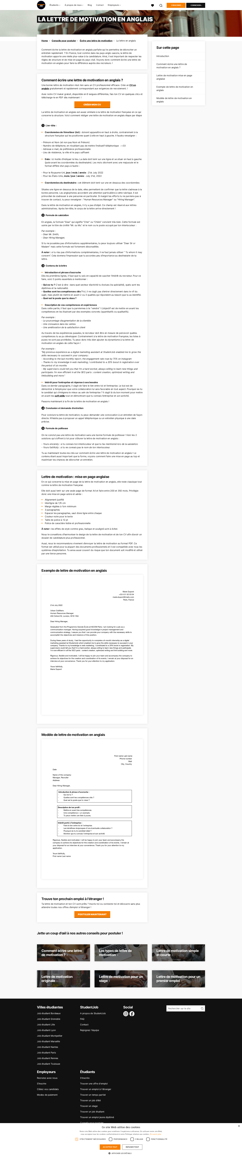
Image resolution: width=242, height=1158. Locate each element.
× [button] (239, 1126)
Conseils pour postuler (64, 40)
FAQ (82, 1019)
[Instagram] (126, 1013)
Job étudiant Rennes (47, 1058)
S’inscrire (41, 1083)
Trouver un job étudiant (92, 1111)
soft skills (60, 395)
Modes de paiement (47, 1094)
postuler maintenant (92, 914)
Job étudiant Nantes (47, 1047)
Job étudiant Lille (46, 1024)
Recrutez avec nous (47, 1078)
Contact (100, 5)
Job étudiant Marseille (48, 1041)
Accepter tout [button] (110, 1147)
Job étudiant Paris (46, 1052)
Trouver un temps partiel (93, 1094)
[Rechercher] (161, 5)
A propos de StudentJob (93, 1013)
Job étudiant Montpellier (49, 1035)
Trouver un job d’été (90, 1100)
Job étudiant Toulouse (48, 1063)
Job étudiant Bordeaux (49, 1013)
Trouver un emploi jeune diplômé (97, 1117)
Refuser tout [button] (132, 1147)
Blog (90, 5)
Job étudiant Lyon (46, 1030)
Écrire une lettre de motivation (96, 40)
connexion (196, 5)
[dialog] (121, 1140)
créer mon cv (92, 104)
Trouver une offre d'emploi (94, 1083)
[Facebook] (132, 1013)
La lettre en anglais (126, 40)
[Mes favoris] (152, 5)
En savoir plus (155, 1134)
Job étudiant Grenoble (48, 1019)
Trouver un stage (89, 1106)
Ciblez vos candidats (48, 1089)
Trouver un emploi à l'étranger (95, 1089)
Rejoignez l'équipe (89, 1030)
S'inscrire (176, 5)
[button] (121, 1153)
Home (44, 40)
